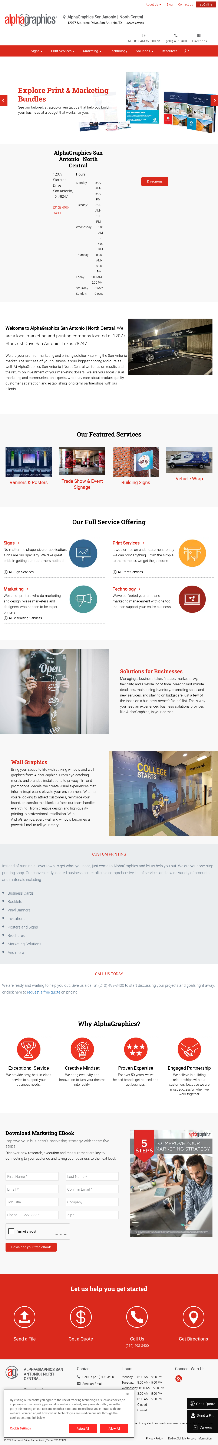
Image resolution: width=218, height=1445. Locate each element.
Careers (205, 1427)
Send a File (205, 1415)
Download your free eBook (31, 1247)
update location (135, 23)
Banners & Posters (29, 482)
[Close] (127, 1394)
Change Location (35, 1389)
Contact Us (185, 4)
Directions (199, 41)
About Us (152, 4)
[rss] (178, 1379)
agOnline (206, 4)
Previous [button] (3, 100)
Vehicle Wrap (189, 478)
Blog (170, 4)
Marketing (90, 51)
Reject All (83, 1428)
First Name (13, 1170)
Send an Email (92, 1383)
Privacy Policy (154, 1438)
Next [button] (214, 100)
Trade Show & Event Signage (82, 484)
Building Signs (135, 482)
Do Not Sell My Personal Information (190, 1438)
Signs (35, 51)
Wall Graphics (29, 762)
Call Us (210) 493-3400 (98, 1377)
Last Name (73, 1170)
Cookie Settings (20, 1428)
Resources (169, 51)
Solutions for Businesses (151, 671)
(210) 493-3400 (176, 41)
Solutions (143, 51)
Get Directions (193, 1339)
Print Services (61, 51)
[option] (109, 100)
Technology (118, 51)
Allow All (114, 1428)
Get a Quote (205, 1403)
